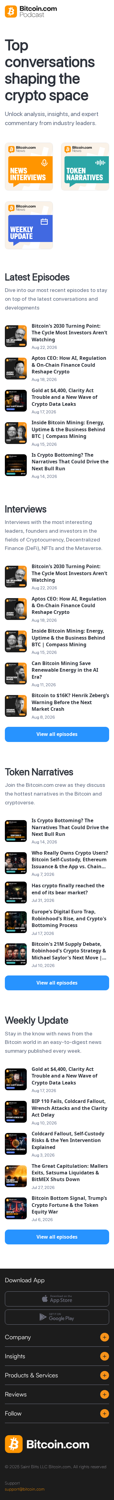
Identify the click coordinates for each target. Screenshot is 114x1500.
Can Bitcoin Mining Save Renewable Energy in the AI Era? (65, 670)
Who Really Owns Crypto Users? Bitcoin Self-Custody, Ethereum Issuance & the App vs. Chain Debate (70, 859)
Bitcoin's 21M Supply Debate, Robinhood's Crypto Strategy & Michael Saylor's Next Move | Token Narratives (69, 951)
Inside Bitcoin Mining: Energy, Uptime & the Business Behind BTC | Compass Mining (68, 429)
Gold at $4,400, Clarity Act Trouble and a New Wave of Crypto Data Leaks (64, 397)
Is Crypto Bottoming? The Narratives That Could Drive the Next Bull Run (70, 462)
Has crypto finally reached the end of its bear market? (68, 889)
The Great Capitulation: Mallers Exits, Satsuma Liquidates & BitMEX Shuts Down (70, 1173)
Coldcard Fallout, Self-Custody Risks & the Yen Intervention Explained (68, 1140)
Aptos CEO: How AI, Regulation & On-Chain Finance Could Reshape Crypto (69, 365)
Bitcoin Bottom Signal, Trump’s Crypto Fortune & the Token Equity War (69, 1205)
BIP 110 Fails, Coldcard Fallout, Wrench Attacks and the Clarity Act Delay (69, 1108)
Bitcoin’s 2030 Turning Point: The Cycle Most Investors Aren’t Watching (69, 333)
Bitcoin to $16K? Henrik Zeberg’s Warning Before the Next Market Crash (70, 702)
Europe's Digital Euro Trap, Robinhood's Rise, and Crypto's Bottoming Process (69, 918)
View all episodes (57, 734)
